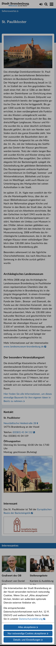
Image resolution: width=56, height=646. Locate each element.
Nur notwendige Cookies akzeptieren (27, 633)
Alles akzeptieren (27, 627)
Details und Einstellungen (27, 640)
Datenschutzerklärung (31, 619)
